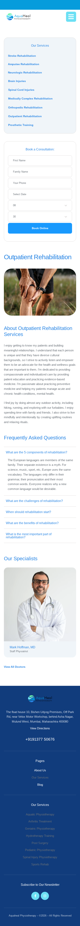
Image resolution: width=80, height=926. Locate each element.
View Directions (40, 728)
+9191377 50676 (40, 739)
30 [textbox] (14, 216)
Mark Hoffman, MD (22, 647)
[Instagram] (45, 896)
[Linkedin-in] (51, 604)
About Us (40, 770)
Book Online (40, 228)
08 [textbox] (14, 205)
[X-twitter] (40, 604)
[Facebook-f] (29, 604)
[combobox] (40, 205)
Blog (40, 784)
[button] (71, 17)
